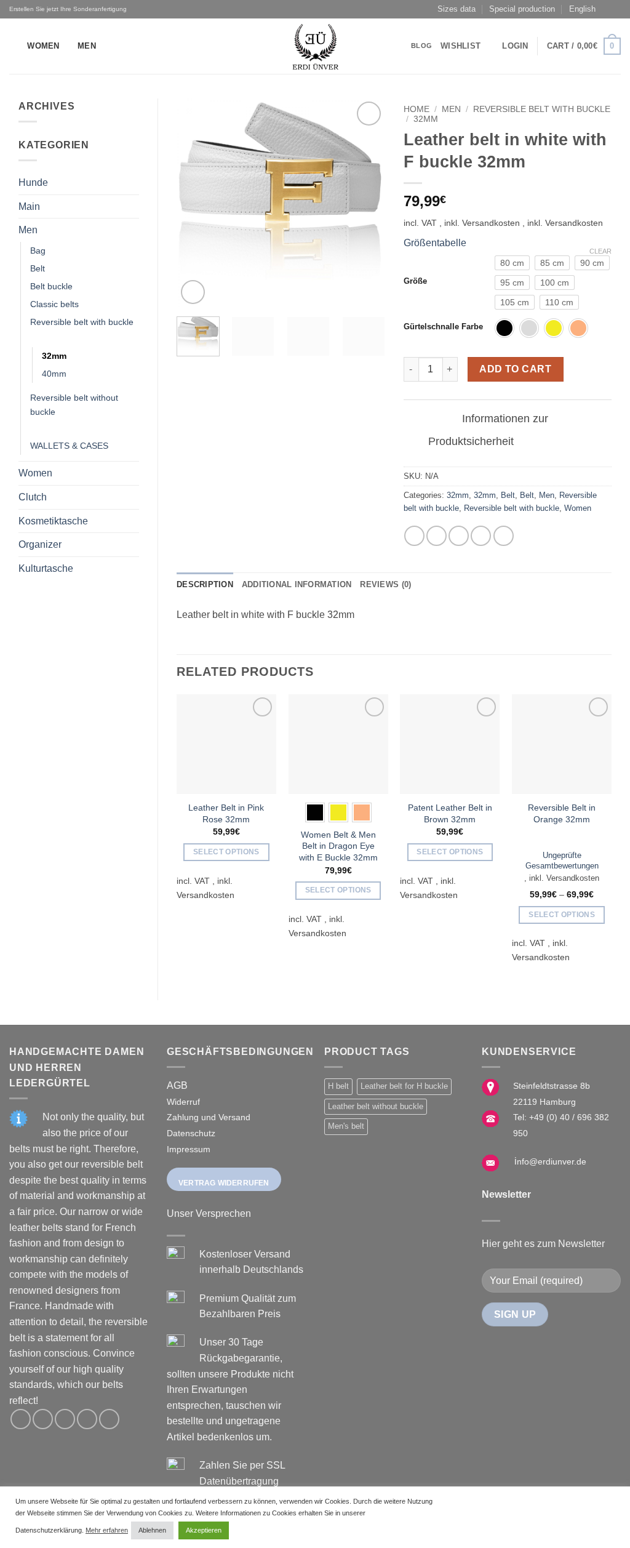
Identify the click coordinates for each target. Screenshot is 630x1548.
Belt (37, 268)
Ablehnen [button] (152, 1530)
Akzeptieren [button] (203, 1530)
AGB (177, 1085)
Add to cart (515, 369)
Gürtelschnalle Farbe (443, 327)
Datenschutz (191, 1133)
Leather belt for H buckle (404, 1086)
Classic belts (54, 304)
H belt (338, 1086)
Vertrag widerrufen (223, 1183)
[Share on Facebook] (414, 536)
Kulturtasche (45, 568)
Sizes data (456, 9)
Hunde (33, 182)
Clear (600, 251)
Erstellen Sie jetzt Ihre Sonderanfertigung (68, 9)
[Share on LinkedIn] (503, 536)
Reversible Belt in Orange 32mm (562, 813)
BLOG (421, 45)
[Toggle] (131, 182)
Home (416, 109)
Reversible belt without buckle (74, 405)
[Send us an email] (87, 1419)
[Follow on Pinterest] (109, 1419)
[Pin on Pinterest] (481, 536)
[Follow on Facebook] (20, 1419)
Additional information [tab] (297, 584)
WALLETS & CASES (69, 446)
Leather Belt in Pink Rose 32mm (226, 813)
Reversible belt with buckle (82, 322)
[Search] (13, 46)
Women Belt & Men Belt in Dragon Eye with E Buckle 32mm (338, 846)
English (582, 9)
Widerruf (183, 1102)
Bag (38, 250)
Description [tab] (205, 584)
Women (43, 45)
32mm (54, 356)
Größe (415, 281)
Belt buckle (51, 286)
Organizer (40, 544)
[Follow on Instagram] (43, 1419)
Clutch (32, 497)
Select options (226, 852)
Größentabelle (435, 243)
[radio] (512, 263)
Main (29, 206)
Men (87, 45)
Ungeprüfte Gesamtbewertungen (562, 860)
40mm (54, 374)
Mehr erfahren (107, 1530)
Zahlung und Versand (208, 1117)
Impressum (188, 1149)
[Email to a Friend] (459, 536)
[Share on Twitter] (436, 536)
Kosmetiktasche (53, 521)
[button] (515, 46)
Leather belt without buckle (375, 1106)
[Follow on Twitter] (65, 1419)
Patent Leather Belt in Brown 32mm (450, 813)
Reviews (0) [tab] (385, 584)
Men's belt (346, 1126)
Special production (522, 9)
